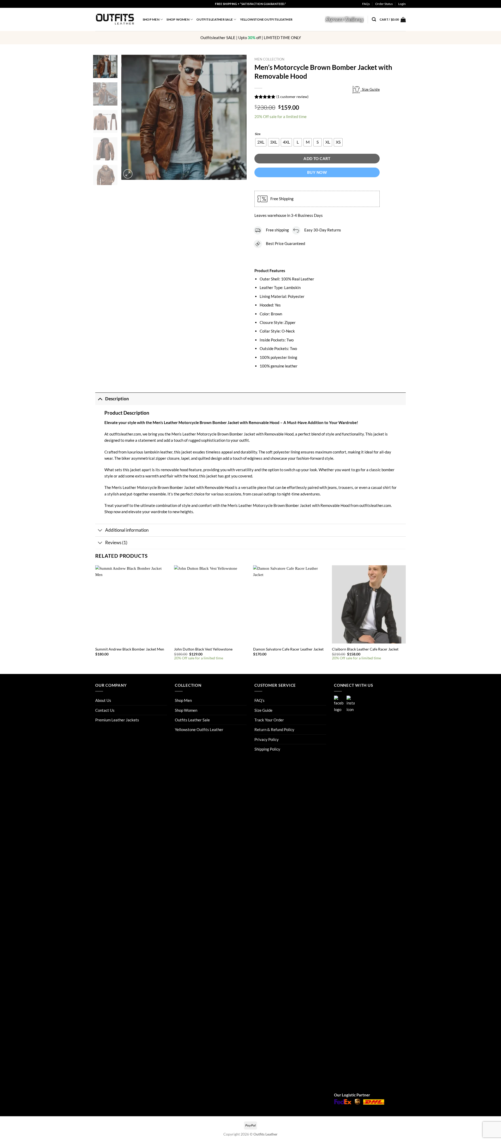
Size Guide (370, 89)
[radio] (260, 142)
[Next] (237, 117)
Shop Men (151, 19)
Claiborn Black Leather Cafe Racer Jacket (365, 649)
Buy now (317, 172)
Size (257, 134)
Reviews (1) (116, 542)
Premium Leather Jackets (117, 719)
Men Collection (269, 59)
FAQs (366, 4)
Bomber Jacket (242, 434)
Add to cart (317, 158)
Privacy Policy (266, 739)
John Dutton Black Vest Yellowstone (203, 649)
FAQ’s (259, 700)
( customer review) (292, 96)
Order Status (384, 4)
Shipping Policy (267, 749)
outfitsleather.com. (375, 505)
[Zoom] (128, 174)
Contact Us (105, 710)
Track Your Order (269, 719)
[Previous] (130, 117)
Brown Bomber (170, 487)
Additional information (126, 530)
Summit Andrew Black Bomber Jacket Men (129, 649)
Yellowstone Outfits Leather (266, 19)
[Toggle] (100, 399)
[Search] (374, 19)
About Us (103, 700)
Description (117, 398)
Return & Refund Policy (274, 729)
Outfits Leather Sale (214, 19)
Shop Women (177, 19)
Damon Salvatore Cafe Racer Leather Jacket (288, 649)
